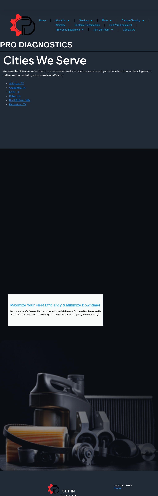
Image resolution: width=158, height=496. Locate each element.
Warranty (60, 25)
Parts (105, 20)
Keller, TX (14, 92)
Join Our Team (101, 29)
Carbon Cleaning (131, 20)
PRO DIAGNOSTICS (36, 44)
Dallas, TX (14, 96)
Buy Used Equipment (68, 29)
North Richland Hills (19, 100)
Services (84, 20)
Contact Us (129, 29)
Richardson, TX (17, 104)
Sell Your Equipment (120, 25)
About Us (60, 20)
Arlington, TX (16, 83)
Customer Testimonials (87, 25)
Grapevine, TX (17, 87)
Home (42, 20)
